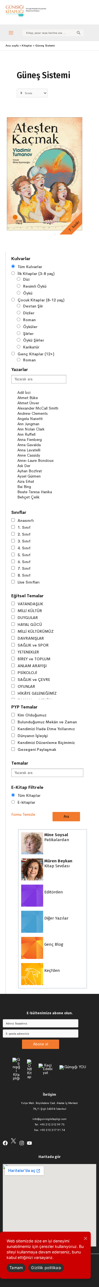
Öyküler (30, 326)
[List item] (5, 1143)
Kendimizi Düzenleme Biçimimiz (46, 742)
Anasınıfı (26, 520)
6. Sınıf (24, 561)
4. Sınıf (24, 548)
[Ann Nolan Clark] (41, 429)
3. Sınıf (24, 541)
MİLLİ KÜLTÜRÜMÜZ (36, 631)
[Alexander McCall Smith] (41, 408)
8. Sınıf (24, 575)
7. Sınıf (24, 568)
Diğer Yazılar (55, 918)
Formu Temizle (23, 814)
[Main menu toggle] (11, 32)
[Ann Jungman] (41, 424)
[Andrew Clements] (41, 413)
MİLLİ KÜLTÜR (30, 610)
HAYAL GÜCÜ (30, 624)
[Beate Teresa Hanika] (41, 492)
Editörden (53, 892)
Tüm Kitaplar (29, 795)
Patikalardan (56, 837)
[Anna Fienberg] (41, 439)
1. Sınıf (24, 527)
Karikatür (31, 347)
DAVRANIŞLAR (31, 638)
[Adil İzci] (41, 392)
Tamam (16, 1267)
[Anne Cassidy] (41, 455)
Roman (29, 319)
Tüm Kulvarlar (30, 266)
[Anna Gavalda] (41, 445)
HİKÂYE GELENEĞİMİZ (37, 693)
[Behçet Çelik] (41, 497)
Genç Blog (53, 944)
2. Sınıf (24, 534)
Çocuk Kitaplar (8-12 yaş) (41, 300)
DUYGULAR (28, 617)
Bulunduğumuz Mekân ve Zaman (47, 721)
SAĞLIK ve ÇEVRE (34, 679)
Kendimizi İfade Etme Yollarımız (46, 728)
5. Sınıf (24, 554)
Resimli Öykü (34, 286)
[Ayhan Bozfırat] (41, 471)
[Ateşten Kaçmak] (44, 173)
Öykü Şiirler (33, 340)
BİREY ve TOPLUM (34, 658)
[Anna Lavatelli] (41, 450)
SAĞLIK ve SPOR (33, 645)
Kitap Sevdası (57, 863)
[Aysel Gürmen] (41, 476)
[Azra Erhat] (41, 481)
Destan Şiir (33, 306)
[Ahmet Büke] (41, 397)
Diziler (28, 312)
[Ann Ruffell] (41, 434)
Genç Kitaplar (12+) (36, 353)
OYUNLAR (26, 686)
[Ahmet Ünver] (41, 403)
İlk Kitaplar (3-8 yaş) (36, 273)
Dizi (26, 279)
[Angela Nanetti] (41, 418)
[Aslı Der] (41, 465)
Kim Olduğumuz (32, 715)
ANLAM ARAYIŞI (32, 665)
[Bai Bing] (41, 486)
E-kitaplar (26, 802)
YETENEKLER (28, 652)
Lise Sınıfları (29, 582)
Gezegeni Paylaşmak (37, 749)
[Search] (78, 32)
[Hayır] (85, 1238)
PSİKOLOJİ (27, 672)
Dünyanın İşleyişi (33, 735)
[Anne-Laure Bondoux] (41, 460)
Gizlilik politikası (46, 1267)
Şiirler (28, 333)
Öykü (27, 293)
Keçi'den (51, 970)
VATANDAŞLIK (30, 603)
